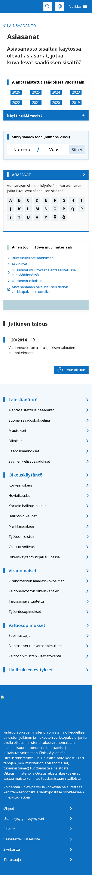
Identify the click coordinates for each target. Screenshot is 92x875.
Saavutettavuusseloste (21, 839)
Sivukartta (11, 849)
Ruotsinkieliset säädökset (32, 258)
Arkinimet (19, 264)
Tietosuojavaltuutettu (26, 601)
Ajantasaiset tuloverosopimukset (35, 645)
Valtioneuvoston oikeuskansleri (34, 591)
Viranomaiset (23, 571)
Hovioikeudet (19, 495)
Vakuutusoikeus (22, 546)
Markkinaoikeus (22, 526)
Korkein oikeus (21, 485)
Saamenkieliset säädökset (29, 461)
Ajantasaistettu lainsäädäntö (32, 410)
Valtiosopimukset (27, 625)
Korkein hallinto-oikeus (27, 505)
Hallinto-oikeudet (23, 516)
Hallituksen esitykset (31, 670)
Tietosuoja (12, 859)
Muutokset (17, 430)
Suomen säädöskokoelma (29, 420)
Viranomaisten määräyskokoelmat (36, 581)
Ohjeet (8, 808)
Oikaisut (15, 440)
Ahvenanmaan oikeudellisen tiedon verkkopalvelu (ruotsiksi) (40, 289)
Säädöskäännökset (24, 451)
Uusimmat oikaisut (27, 280)
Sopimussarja (19, 635)
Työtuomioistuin (22, 536)
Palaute (9, 828)
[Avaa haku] (47, 6)
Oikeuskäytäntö (25, 475)
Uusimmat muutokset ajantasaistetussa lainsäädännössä (44, 272)
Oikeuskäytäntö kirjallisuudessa (34, 557)
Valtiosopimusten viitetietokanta (35, 656)
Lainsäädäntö (21, 25)
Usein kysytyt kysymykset (23, 818)
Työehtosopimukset (25, 611)
